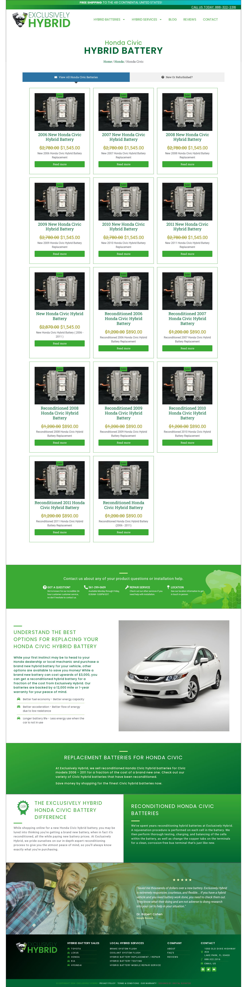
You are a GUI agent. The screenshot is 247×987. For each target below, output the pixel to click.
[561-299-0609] (86, 587)
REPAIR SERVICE (140, 587)
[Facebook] (203, 969)
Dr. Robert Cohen (149, 914)
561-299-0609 (97, 587)
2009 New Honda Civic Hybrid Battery (59, 226)
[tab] (76, 77)
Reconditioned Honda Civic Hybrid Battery (123, 505)
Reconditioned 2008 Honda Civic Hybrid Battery (59, 413)
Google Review (145, 917)
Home (108, 61)
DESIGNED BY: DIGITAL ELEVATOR (174, 983)
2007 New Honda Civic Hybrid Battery (123, 137)
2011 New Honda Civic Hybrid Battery (187, 226)
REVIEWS (189, 19)
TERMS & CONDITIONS (128, 983)
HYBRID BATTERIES (107, 19)
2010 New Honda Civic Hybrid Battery (123, 226)
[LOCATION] (168, 587)
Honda (119, 61)
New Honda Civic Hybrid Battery (59, 316)
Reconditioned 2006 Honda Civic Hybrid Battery (123, 318)
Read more (60, 164)
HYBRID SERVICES (144, 19)
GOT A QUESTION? (58, 587)
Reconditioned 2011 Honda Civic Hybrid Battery (60, 505)
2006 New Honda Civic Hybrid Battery (59, 137)
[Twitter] (208, 969)
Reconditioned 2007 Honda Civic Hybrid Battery (187, 318)
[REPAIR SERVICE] (127, 587)
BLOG (173, 19)
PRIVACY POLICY (107, 983)
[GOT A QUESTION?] (45, 587)
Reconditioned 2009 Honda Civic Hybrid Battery (123, 413)
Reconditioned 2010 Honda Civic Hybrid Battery (187, 413)
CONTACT (210, 19)
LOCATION (177, 587)
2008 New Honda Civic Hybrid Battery (187, 137)
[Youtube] (214, 969)
